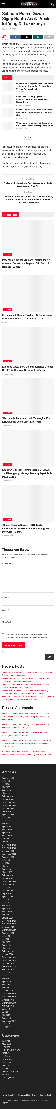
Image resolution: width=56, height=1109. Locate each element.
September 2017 (9, 1021)
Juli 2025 (6, 817)
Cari (4, 652)
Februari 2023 (8, 875)
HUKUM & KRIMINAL (11, 1050)
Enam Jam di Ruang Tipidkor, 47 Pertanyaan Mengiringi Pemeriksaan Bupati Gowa (33, 99)
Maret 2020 (7, 948)
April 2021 (6, 908)
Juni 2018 (6, 1011)
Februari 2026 (8, 796)
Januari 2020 (7, 954)
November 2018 (9, 996)
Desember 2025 (9, 802)
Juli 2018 (6, 1008)
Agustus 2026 (8, 778)
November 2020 (9, 923)
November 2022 (9, 884)
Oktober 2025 (8, 808)
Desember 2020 (9, 920)
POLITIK (5, 1065)
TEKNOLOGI (7, 1074)
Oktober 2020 (8, 926)
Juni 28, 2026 (22, 118)
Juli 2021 (6, 899)
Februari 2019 (8, 987)
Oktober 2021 (8, 890)
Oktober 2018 (8, 999)
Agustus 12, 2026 (24, 105)
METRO (5, 1053)
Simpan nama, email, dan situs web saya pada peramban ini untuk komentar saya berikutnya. (26, 636)
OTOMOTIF (7, 1062)
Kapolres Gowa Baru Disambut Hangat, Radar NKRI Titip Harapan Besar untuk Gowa (34, 112)
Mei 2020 (6, 942)
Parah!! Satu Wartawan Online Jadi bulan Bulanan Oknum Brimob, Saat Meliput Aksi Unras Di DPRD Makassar (27, 743)
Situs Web (6, 622)
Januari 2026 (7, 799)
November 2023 (9, 847)
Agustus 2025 (8, 814)
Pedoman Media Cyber (27, 1095)
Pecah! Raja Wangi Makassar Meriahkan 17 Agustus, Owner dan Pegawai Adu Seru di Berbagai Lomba (34, 86)
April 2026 (6, 790)
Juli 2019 (6, 972)
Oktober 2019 (8, 963)
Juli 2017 (6, 1024)
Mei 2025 (6, 823)
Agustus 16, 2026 (24, 92)
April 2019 (6, 981)
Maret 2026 (7, 793)
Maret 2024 (7, 835)
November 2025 (9, 805)
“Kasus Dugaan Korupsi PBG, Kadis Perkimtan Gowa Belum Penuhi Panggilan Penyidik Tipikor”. (25, 528)
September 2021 (9, 893)
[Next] (30, 138)
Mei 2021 (6, 905)
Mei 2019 (6, 978)
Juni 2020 (6, 938)
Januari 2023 (7, 878)
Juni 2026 (6, 784)
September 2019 (9, 966)
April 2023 (6, 869)
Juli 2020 (6, 936)
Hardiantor (6, 751)
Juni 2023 (6, 863)
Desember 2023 (9, 844)
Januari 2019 (7, 990)
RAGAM (5, 1068)
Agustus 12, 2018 (9, 29)
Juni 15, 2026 (8, 536)
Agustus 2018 (8, 1005)
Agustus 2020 (8, 933)
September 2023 (9, 853)
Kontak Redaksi (8, 1095)
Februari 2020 (8, 951)
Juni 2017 (6, 1027)
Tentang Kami (45, 1095)
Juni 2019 (6, 975)
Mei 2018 (6, 1015)
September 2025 (9, 811)
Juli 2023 (6, 860)
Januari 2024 (7, 841)
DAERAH (7, 254)
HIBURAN (6, 1047)
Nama (5, 597)
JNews (10, 1100)
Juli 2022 (6, 887)
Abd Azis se (7, 713)
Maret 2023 (7, 872)
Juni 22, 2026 (22, 129)
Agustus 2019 (8, 969)
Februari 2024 (8, 838)
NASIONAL (7, 1056)
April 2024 (6, 832)
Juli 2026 (6, 781)
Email (5, 609)
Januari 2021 (7, 917)
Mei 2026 (6, 787)
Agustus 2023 (8, 856)
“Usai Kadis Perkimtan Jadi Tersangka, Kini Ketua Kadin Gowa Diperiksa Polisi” (35, 124)
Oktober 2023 (8, 851)
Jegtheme (5, 1103)
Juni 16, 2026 (8, 481)
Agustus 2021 (8, 896)
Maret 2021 (7, 911)
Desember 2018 (9, 993)
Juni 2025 (6, 820)
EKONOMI (6, 1044)
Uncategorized (8, 1077)
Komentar (7, 563)
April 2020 (6, 945)
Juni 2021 (6, 902)
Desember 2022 (9, 881)
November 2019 (9, 960)
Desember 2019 (9, 957)
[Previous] (26, 138)
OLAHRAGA (7, 1059)
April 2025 (6, 826)
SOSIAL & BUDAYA (10, 1071)
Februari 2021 (8, 914)
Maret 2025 (7, 829)
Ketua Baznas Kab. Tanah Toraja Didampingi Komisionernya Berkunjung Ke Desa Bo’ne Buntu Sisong (26, 716)
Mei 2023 (6, 866)
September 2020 (9, 929)
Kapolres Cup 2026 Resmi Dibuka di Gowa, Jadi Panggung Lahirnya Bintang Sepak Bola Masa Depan (27, 473)
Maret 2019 (7, 984)
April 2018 (6, 1018)
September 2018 (9, 1002)
